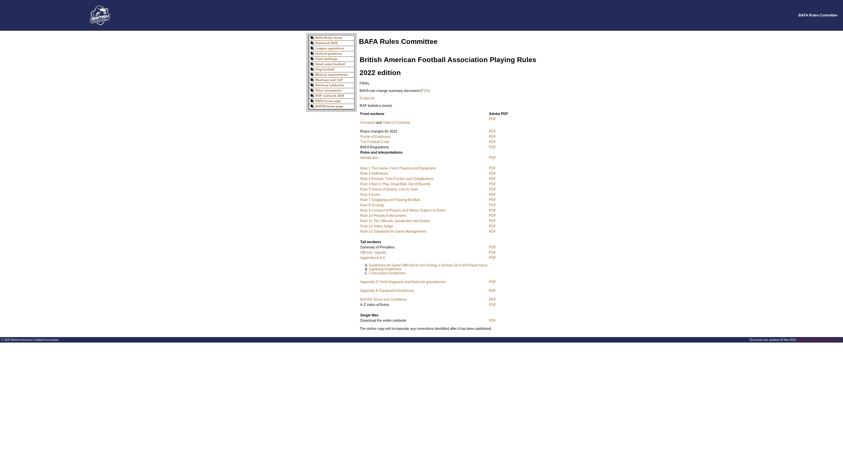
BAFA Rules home (328, 38)
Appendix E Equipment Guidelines (387, 291)
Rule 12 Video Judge (376, 226)
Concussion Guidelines (387, 273)
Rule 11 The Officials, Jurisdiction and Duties (395, 221)
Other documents (328, 90)
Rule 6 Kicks (370, 194)
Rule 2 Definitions (374, 173)
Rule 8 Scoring (372, 205)
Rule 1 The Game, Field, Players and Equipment (398, 168)
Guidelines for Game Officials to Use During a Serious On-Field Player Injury (428, 265)
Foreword (367, 122)
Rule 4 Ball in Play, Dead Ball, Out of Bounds (395, 184)
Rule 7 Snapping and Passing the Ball (390, 200)
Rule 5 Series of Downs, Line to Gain (389, 189)
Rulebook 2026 (326, 43)
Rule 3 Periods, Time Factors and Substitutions (396, 179)
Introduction (369, 158)
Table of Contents (396, 122)
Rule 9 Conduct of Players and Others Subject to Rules (403, 210)
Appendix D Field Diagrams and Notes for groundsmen (403, 282)
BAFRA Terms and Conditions (383, 299)
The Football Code (374, 142)
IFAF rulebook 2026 (329, 95)
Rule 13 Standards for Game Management (393, 231)
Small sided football (330, 64)
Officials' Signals (373, 252)
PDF (425, 91)
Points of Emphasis (375, 136)
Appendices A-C (373, 258)
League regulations (329, 48)
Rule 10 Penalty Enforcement (383, 215)
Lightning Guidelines (385, 269)
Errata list (367, 98)
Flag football (324, 69)
